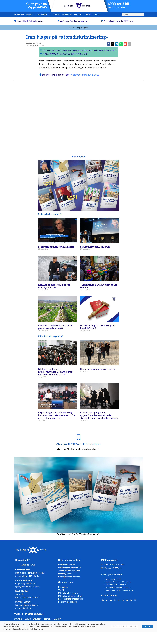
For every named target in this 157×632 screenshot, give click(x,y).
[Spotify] (127, 600)
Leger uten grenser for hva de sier (56, 246)
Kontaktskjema (27, 565)
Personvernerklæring (67, 601)
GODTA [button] (147, 626)
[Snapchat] (131, 600)
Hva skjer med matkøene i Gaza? (97, 369)
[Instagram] (115, 600)
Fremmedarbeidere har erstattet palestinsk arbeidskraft (55, 327)
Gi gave (29, 14)
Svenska (18, 618)
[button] (112, 44)
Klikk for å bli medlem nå (118, 5)
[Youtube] (111, 600)
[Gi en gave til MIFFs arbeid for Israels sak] (78, 437)
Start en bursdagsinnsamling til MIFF (120, 590)
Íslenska (47, 618)
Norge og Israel (65, 573)
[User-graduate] (135, 600)
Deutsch (37, 618)
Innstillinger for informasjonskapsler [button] (124, 626)
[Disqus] (78, 113)
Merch (98, 14)
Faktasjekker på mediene (69, 576)
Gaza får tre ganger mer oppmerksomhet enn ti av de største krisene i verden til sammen (99, 415)
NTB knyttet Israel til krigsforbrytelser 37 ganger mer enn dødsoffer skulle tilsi (55, 372)
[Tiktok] (119, 600)
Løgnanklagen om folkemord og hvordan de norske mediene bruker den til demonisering (57, 415)
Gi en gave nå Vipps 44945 (36, 5)
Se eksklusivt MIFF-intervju (95, 246)
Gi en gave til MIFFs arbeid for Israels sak (78, 444)
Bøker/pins (67, 14)
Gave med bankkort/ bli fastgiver (118, 582)
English (57, 618)
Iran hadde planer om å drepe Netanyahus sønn (54, 286)
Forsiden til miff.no (66, 564)
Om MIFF (62, 589)
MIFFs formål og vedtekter (70, 595)
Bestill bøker (78, 156)
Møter (56, 14)
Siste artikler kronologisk (69, 567)
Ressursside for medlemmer (70, 598)
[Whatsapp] (123, 600)
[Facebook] (103, 600)
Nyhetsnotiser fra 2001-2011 (84, 74)
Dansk (27, 618)
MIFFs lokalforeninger (68, 592)
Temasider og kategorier (69, 570)
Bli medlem (19, 14)
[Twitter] (107, 600)
